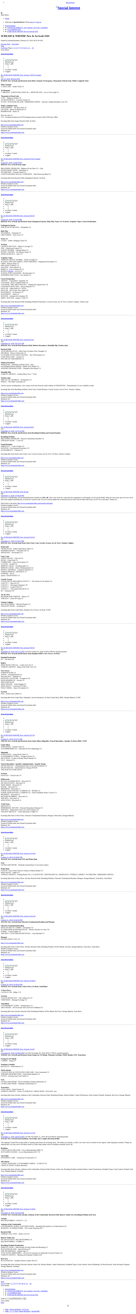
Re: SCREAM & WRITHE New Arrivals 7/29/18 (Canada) (21, 75)
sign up (38, 22)
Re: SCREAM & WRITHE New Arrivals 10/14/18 (18, 853)
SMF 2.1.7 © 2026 (11, 1311)
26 (33, 48)
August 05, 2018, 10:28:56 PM (11, 163)
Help (6, 1309)
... (31, 48)
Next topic (15, 44)
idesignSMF (35, 1311)
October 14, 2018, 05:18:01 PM (11, 857)
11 (27, 48)
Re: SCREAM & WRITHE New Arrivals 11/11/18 (18, 1133)
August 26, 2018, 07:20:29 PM (11, 220)
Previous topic (5, 44)
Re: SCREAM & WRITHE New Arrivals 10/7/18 (18, 735)
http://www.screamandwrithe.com (12, 125)
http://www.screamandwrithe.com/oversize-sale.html (34, 503)
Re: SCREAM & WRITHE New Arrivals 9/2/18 (17, 340)
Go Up (3, 1283)
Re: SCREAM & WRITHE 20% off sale (14, 492)
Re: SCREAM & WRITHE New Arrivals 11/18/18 (18, 1209)
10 (25, 48)
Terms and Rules (15, 1309)
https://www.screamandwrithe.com (12, 132)
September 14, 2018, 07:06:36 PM (12, 496)
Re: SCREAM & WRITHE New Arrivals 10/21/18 (18, 916)
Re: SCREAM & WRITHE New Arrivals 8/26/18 (18, 216)
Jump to (3, 1298)
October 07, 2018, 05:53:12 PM (11, 739)
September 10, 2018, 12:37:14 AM (12, 431)
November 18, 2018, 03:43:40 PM (12, 1213)
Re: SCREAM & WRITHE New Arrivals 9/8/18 (17, 427)
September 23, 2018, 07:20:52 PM (12, 541)
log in (32, 22)
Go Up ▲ (25, 1309)
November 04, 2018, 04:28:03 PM (12, 1053)
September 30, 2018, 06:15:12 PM (12, 652)
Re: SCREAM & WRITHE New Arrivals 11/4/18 (17, 1049)
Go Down (4, 48)
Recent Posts (70, 3)
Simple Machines (24, 1311)
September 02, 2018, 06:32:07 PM (12, 343)
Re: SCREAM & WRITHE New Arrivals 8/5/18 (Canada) (20, 159)
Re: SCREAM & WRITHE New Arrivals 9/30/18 (18, 648)
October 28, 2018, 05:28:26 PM (11, 985)
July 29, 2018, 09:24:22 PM (10, 79)
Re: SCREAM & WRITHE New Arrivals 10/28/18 (18, 981)
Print (2, 46)
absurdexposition (7, 54)
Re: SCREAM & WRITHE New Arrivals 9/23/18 (18, 537)
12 (29, 48)
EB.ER (10, 271)
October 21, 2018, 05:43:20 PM (11, 920)
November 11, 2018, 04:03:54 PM (12, 1137)
